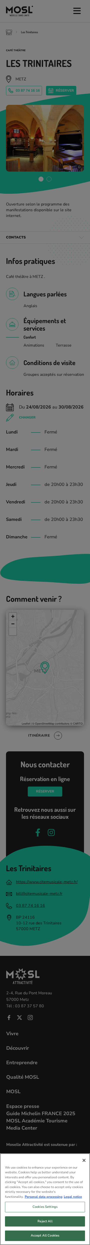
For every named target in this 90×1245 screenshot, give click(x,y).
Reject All (45, 1221)
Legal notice (73, 1197)
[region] (45, 1199)
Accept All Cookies (45, 1235)
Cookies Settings (45, 1207)
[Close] (84, 1160)
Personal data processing (43, 1197)
